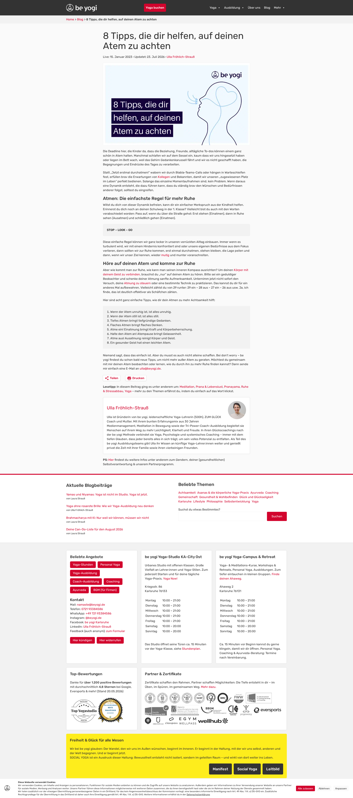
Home (70, 19)
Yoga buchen (155, 7)
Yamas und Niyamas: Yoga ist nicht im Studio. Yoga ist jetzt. (107, 494)
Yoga (213, 7)
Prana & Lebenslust (209, 386)
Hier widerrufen (110, 640)
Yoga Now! (170, 578)
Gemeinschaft (188, 497)
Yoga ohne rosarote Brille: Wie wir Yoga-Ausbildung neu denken (110, 506)
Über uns (254, 7)
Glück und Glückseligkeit (256, 497)
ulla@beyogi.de (150, 368)
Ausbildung (232, 7)
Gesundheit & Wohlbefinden (218, 497)
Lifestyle (199, 501)
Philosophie (215, 501)
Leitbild (272, 769)
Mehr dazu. (208, 687)
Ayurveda (257, 492)
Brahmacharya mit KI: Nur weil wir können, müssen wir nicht (107, 518)
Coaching (272, 492)
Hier (111, 460)
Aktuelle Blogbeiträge (89, 485)
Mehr (277, 7)
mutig (165, 255)
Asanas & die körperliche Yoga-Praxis (223, 492)
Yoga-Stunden (83, 564)
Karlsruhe (185, 501)
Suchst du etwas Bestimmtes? (199, 509)
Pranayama (232, 386)
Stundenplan (191, 648)
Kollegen (164, 177)
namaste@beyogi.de (91, 604)
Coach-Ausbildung (86, 581)
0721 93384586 (92, 609)
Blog (267, 7)
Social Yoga (247, 769)
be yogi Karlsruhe (97, 622)
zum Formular (115, 631)
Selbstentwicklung (237, 501)
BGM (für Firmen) (105, 590)
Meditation (187, 386)
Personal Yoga (110, 564)
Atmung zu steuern (137, 283)
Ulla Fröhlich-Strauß (181, 57)
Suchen (277, 516)
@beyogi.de (93, 618)
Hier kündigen (82, 640)
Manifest (220, 769)
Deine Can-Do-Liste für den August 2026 (94, 529)
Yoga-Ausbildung (85, 573)
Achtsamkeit (187, 492)
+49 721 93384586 (98, 613)
